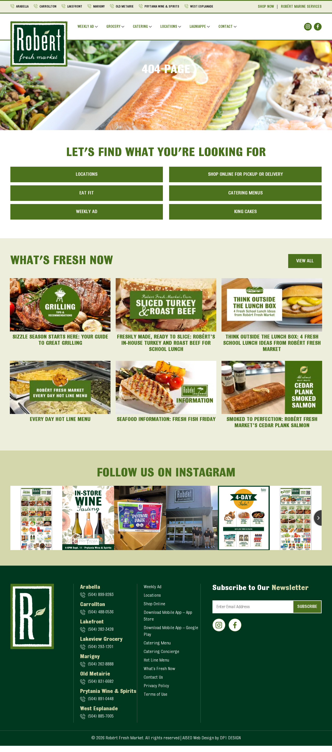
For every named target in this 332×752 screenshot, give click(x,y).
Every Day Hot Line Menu (60, 420)
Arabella (22, 6)
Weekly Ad (86, 27)
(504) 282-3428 (101, 629)
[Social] (308, 27)
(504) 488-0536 (101, 612)
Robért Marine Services (301, 7)
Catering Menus (245, 193)
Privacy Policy (156, 686)
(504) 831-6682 (101, 681)
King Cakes (245, 211)
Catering (140, 27)
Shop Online (154, 604)
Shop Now (266, 7)
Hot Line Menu (156, 660)
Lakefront (74, 6)
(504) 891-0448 (101, 699)
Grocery (113, 27)
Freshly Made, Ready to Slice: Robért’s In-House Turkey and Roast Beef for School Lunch (166, 343)
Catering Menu (157, 643)
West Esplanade (201, 6)
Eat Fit (86, 193)
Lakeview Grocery (101, 639)
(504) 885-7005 (101, 716)
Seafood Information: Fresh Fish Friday (166, 420)
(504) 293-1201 (101, 647)
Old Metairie (125, 6)
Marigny (99, 6)
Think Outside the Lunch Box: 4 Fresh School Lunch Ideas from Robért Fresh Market (272, 343)
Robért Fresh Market (124, 738)
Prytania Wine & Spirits (161, 6)
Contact (225, 27)
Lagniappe (198, 27)
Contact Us (153, 677)
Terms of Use (155, 694)
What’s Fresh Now (159, 669)
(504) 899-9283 (101, 595)
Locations (168, 27)
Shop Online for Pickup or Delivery (245, 174)
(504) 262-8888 (101, 664)
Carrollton (47, 6)
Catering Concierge (161, 652)
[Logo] (38, 44)
